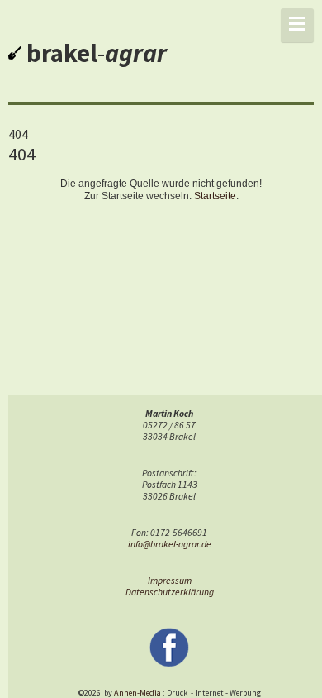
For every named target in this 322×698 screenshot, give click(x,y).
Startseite (215, 196)
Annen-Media (137, 692)
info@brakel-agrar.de (169, 544)
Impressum (170, 580)
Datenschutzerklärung (169, 592)
